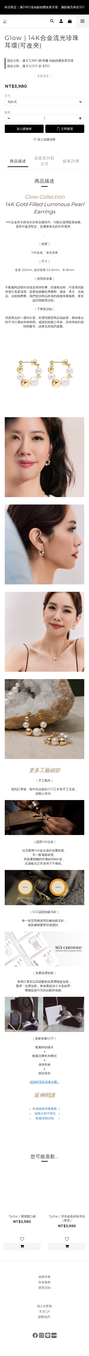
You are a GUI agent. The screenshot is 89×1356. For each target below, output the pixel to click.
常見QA (44, 1311)
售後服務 (44, 1282)
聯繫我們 (44, 1317)
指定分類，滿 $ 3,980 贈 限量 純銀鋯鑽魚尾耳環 (40, 61)
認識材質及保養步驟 (44, 1082)
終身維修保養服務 (44, 1109)
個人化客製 (44, 1306)
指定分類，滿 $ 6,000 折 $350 (28, 66)
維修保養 (44, 1277)
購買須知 (44, 1288)
